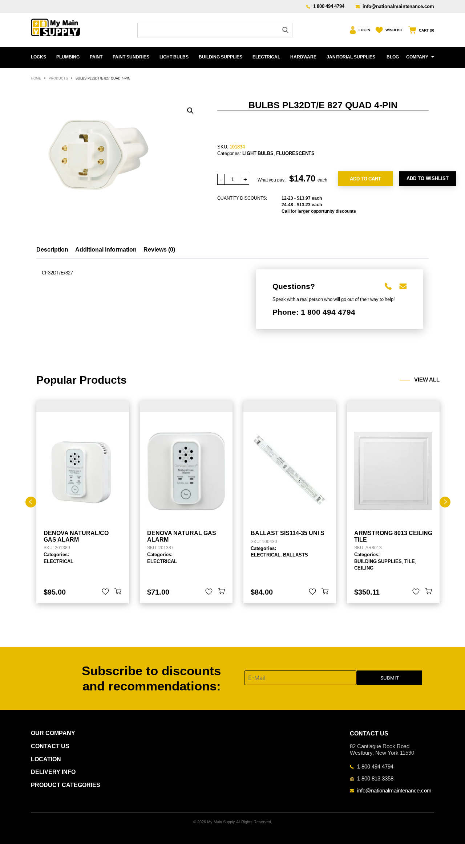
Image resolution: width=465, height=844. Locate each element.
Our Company (53, 733)
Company (417, 57)
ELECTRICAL (266, 57)
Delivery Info (53, 772)
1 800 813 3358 (375, 778)
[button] (190, 110)
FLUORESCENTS (295, 153)
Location (46, 759)
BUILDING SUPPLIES (220, 57)
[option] (82, 501)
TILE (409, 561)
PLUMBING (68, 57)
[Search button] (285, 29)
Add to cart (365, 178)
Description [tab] (52, 249)
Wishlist (394, 30)
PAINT (96, 57)
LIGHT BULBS (174, 57)
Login (364, 30)
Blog (393, 57)
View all (427, 380)
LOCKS (38, 57)
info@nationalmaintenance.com (398, 6)
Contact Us (50, 746)
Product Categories (65, 785)
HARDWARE (303, 57)
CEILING (363, 567)
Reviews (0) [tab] (159, 249)
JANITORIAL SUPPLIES (351, 57)
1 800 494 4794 (328, 6)
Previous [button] (30, 502)
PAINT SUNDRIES (131, 57)
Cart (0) (426, 30)
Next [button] (445, 502)
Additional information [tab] (106, 249)
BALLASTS (295, 554)
